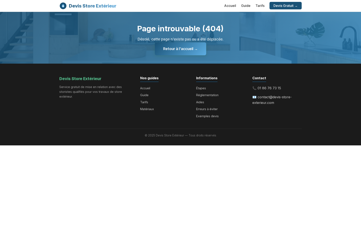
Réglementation (207, 95)
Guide (245, 6)
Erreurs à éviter (207, 109)
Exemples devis (207, 116)
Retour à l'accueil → (180, 49)
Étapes (201, 88)
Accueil (230, 6)
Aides (200, 102)
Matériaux (147, 109)
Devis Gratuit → (285, 6)
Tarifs (259, 6)
